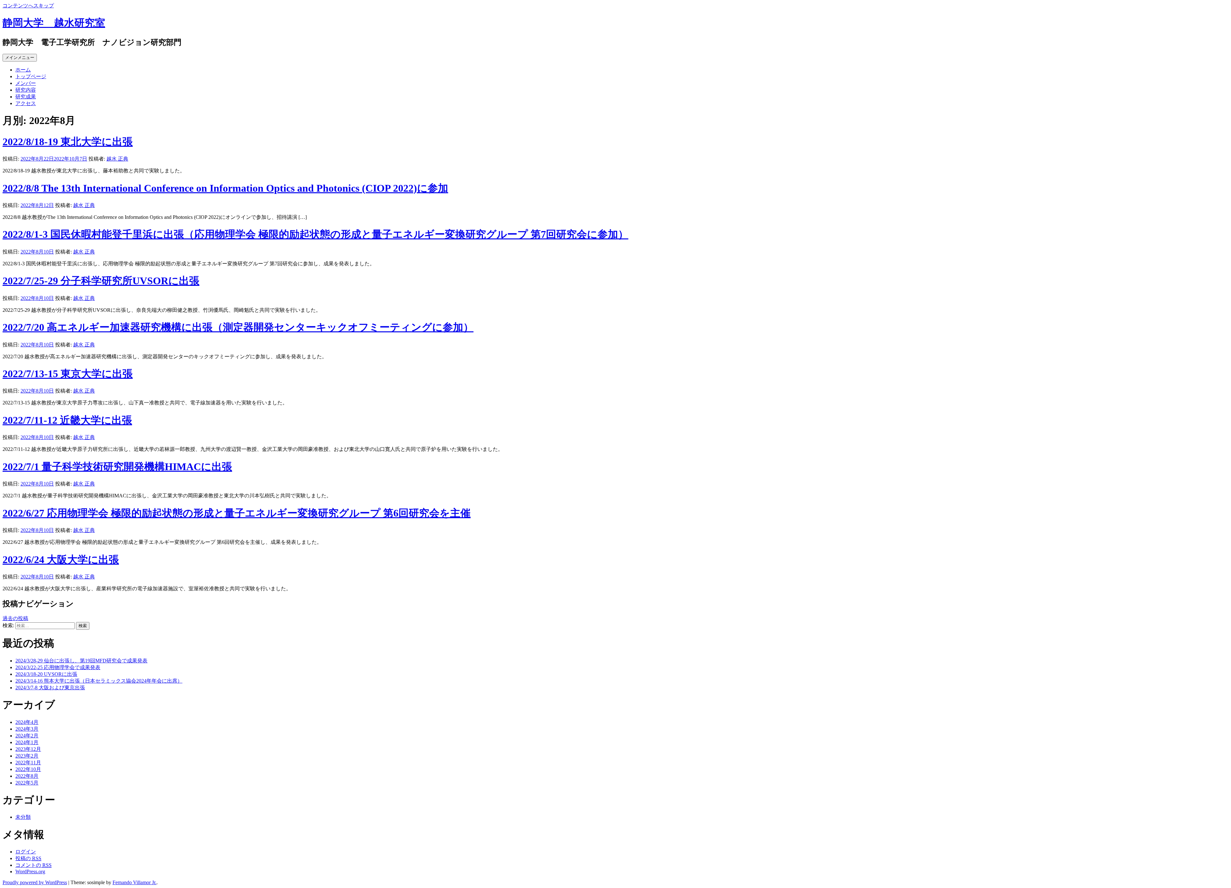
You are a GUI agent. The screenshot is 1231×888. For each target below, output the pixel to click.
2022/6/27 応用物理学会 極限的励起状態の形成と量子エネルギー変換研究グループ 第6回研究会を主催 (237, 513)
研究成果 (25, 96)
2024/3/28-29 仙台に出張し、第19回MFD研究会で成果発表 (81, 660)
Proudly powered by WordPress (35, 882)
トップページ (30, 76)
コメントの (33, 865)
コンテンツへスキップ (28, 5)
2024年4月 (26, 722)
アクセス (25, 103)
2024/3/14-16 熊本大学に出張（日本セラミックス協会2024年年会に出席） (98, 681)
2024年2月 (26, 735)
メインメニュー (19, 57)
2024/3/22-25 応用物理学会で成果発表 (57, 667)
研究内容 (25, 90)
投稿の (28, 858)
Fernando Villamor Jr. (134, 882)
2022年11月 (28, 762)
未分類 (23, 817)
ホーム (23, 69)
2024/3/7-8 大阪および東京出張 (50, 687)
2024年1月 (26, 742)
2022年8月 (26, 776)
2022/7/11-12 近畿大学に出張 (67, 420)
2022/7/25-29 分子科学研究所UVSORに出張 (101, 280)
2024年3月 (26, 729)
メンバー (25, 83)
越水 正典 (117, 159)
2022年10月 (28, 769)
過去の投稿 (15, 618)
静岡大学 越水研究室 (54, 23)
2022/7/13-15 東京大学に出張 (68, 373)
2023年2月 (26, 756)
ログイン (25, 851)
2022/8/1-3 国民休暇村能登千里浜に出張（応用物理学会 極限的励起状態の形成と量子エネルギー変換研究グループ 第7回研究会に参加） (315, 234)
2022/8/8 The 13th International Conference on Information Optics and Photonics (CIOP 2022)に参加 (225, 188)
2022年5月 (26, 782)
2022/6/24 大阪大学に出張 (61, 559)
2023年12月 (28, 749)
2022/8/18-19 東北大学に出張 (68, 141)
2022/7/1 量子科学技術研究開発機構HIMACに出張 (117, 466)
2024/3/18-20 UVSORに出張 (46, 674)
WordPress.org (30, 871)
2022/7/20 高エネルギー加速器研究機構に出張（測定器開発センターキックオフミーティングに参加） (238, 327)
